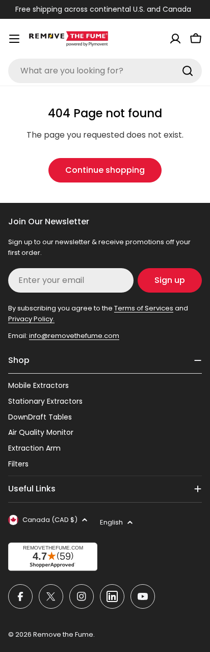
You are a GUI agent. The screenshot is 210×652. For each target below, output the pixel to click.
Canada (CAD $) (49, 520)
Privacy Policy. (31, 319)
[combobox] (105, 71)
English (111, 522)
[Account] (175, 39)
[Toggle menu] (14, 39)
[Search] (187, 71)
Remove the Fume (63, 634)
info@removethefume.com (74, 336)
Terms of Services (143, 308)
